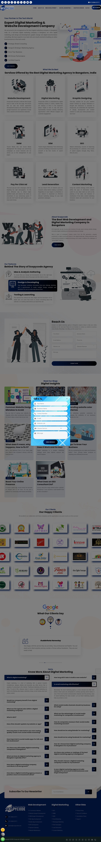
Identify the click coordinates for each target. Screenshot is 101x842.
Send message (50, 442)
